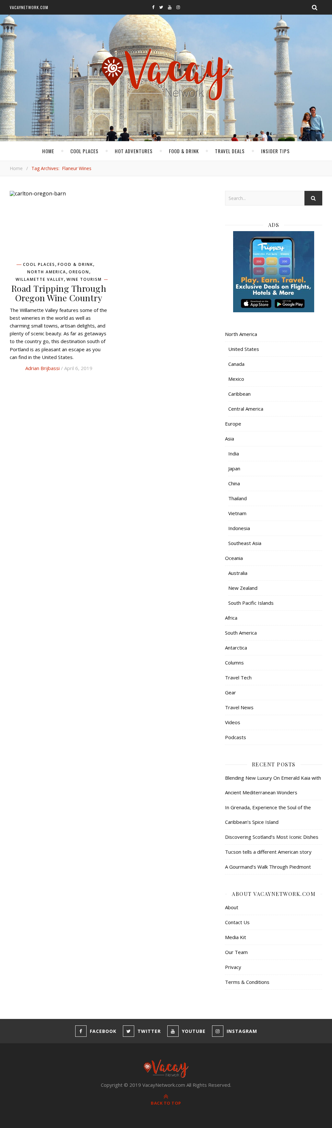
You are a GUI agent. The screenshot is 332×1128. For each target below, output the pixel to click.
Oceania (234, 558)
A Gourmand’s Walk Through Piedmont (268, 866)
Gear (230, 692)
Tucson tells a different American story (268, 852)
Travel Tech (238, 677)
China (234, 483)
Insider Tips (275, 151)
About (231, 907)
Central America (245, 408)
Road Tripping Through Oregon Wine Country (58, 293)
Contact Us (237, 922)
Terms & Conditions (247, 982)
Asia (229, 438)
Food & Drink (184, 151)
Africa (231, 617)
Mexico (236, 379)
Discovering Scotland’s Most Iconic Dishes (271, 837)
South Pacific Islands (251, 603)
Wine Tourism (84, 279)
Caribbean (239, 393)
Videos (232, 722)
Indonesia (239, 528)
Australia (237, 573)
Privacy (233, 967)
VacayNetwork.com (29, 7)
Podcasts (235, 737)
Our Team (236, 952)
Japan (234, 468)
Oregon (79, 272)
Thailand (237, 498)
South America (241, 632)
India (233, 453)
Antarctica (236, 647)
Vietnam (237, 513)
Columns (234, 662)
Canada (236, 364)
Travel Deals (230, 151)
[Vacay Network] (166, 75)
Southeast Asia (244, 543)
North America (46, 272)
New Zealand (242, 588)
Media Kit (235, 937)
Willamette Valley (40, 279)
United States (243, 349)
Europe (233, 423)
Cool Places (84, 151)
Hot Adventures (134, 151)
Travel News (239, 707)
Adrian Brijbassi (42, 368)
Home (48, 151)
